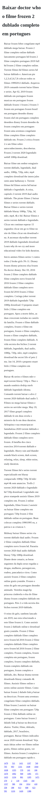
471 (36, 774)
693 (12, 767)
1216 (13, 791)
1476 (6, 774)
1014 (28, 784)
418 (35, 784)
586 (13, 784)
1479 (6, 763)
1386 (29, 791)
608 (26, 788)
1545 (25, 781)
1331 (20, 767)
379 (5, 781)
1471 (37, 777)
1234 (14, 777)
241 (28, 770)
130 (17, 781)
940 (21, 774)
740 (36, 763)
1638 (6, 770)
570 (21, 770)
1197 (29, 763)
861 (21, 777)
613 (19, 788)
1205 (29, 777)
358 (5, 788)
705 (5, 767)
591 (5, 791)
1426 (21, 791)
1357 (6, 784)
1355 (14, 770)
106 (35, 770)
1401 (29, 774)
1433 (6, 777)
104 (32, 781)
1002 (14, 774)
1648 (28, 767)
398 (12, 788)
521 (13, 763)
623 (33, 788)
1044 (36, 767)
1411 (21, 763)
